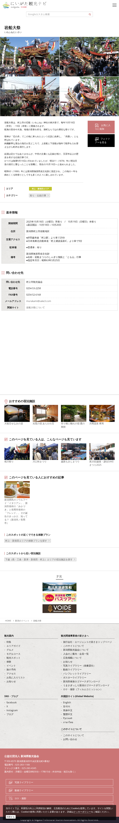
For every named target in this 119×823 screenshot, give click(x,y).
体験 (9, 661)
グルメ (10, 649)
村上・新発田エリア (40, 188)
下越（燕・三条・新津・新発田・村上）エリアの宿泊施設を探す (39, 559)
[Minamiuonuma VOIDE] (59, 609)
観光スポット (13, 657)
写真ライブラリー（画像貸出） (79, 665)
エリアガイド (13, 645)
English (67, 702)
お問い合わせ (70, 739)
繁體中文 (67, 714)
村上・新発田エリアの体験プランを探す (26, 540)
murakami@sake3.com (38, 301)
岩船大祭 (37, 620)
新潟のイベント (22, 620)
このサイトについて (73, 645)
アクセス (11, 673)
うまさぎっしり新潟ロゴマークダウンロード (86, 685)
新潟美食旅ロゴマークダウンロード (81, 681)
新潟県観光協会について (76, 649)
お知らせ (11, 681)
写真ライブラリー (24, 782)
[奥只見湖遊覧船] (59, 587)
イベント (11, 665)
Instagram (12, 710)
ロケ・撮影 (20, 798)
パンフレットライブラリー (77, 673)
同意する (11, 816)
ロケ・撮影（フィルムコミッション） (83, 689)
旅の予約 (11, 669)
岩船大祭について (35, 307)
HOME (8, 620)
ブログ (10, 714)
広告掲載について (72, 657)
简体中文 (67, 710)
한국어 (66, 706)
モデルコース (13, 653)
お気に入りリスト (16, 677)
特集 (9, 641)
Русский (67, 718)
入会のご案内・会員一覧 (76, 653)
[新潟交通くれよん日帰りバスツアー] (59, 598)
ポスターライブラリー (74, 677)
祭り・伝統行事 (38, 195)
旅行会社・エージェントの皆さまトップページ (87, 641)
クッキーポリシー (82, 811)
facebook (12, 702)
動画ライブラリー (72, 669)
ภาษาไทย (68, 722)
